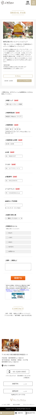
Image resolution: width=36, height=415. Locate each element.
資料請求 (15, 391)
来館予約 (28, 4)
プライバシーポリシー (28, 404)
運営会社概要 (16, 404)
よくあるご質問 (6, 404)
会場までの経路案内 (9, 365)
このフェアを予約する (24, 80)
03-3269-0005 (19, 372)
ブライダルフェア (7, 413)
